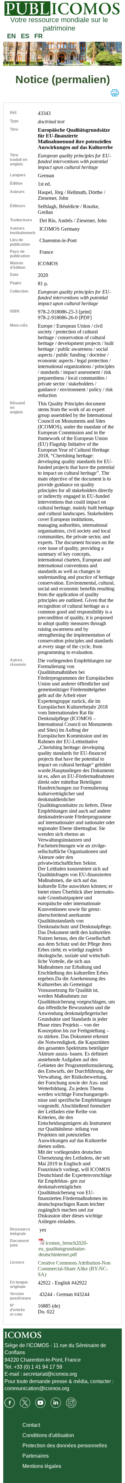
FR (38, 36)
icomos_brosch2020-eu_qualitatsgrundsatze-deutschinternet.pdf (63, 1248)
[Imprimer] (115, 93)
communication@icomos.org (36, 1388)
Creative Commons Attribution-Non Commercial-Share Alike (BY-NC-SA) (74, 1268)
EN (11, 36)
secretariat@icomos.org (50, 1374)
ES (25, 36)
